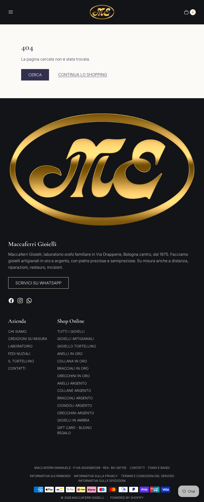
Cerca (35, 74)
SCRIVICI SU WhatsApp (38, 282)
